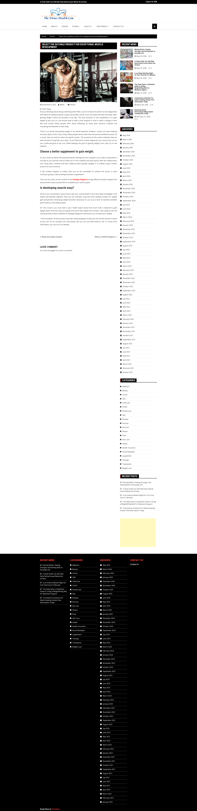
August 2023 (127, 246)
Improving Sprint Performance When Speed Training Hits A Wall (144, 111)
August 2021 (127, 344)
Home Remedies (128, 452)
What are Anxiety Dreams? (52, 237)
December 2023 (129, 229)
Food (124, 435)
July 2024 (126, 205)
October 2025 (128, 160)
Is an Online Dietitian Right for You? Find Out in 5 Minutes (60, 2)
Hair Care (125, 439)
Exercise (125, 423)
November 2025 (129, 156)
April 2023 (126, 262)
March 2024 (127, 217)
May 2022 (126, 307)
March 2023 (127, 266)
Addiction (125, 386)
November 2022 (129, 282)
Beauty (54, 26)
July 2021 (126, 348)
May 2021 (126, 356)
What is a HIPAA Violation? (105, 237)
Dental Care (126, 411)
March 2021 (127, 364)
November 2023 (129, 233)
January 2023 (128, 274)
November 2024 (129, 192)
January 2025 (128, 184)
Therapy (125, 460)
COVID (124, 407)
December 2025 (129, 152)
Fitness (75, 26)
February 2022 (128, 319)
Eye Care (125, 427)
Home (44, 26)
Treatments (101, 26)
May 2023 (126, 258)
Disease (125, 419)
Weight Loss (127, 468)
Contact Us (118, 26)
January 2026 (128, 147)
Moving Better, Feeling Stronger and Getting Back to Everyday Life (145, 51)
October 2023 (128, 237)
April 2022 (126, 311)
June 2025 (126, 168)
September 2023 (129, 241)
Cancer (65, 26)
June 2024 (126, 209)
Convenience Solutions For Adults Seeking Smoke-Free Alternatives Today (144, 100)
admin (62, 105)
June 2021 (126, 352)
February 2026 (128, 143)
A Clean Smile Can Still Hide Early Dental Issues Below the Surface (145, 63)
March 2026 (127, 139)
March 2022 (127, 315)
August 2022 (127, 295)
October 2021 (128, 335)
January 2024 (128, 225)
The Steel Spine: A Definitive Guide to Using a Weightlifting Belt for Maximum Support (145, 87)
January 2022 (128, 323)
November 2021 (129, 331)
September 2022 (129, 290)
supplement (126, 456)
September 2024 (129, 201)
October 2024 (128, 196)
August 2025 (127, 164)
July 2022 (126, 299)
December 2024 (129, 188)
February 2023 (128, 270)
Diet (123, 415)
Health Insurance (128, 448)
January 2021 (128, 372)
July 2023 (126, 250)
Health (87, 26)
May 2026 (126, 135)
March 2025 (127, 180)
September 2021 (129, 339)
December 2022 (129, 278)
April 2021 (126, 360)
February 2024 (128, 221)
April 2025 (126, 176)
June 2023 (126, 254)
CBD (124, 399)
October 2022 (128, 286)
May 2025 (126, 172)
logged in (53, 250)
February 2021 (128, 368)
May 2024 (126, 213)
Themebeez (55, 809)
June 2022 (126, 303)
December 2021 (129, 327)
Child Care (126, 403)
